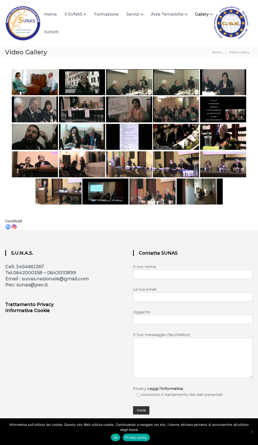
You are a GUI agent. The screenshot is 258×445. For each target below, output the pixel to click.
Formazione (106, 14)
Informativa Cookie (27, 310)
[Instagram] (14, 226)
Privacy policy (136, 437)
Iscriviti (51, 31)
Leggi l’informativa (165, 388)
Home (50, 14)
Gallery (202, 14)
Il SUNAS (73, 14)
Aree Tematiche (167, 14)
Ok (115, 437)
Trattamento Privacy (29, 304)
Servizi (132, 14)
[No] (251, 431)
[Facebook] (8, 226)
